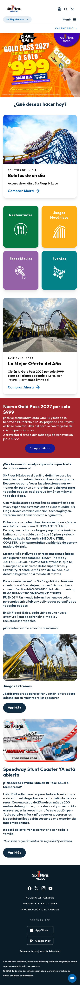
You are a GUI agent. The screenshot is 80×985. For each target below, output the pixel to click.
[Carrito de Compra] (72, 9)
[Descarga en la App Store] (40, 930)
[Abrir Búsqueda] (65, 9)
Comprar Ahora (40, 448)
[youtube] (50, 888)
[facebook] (29, 888)
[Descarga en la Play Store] (40, 940)
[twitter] (36, 888)
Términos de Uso (29, 951)
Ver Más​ (14, 707)
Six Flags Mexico (15, 19)
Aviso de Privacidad (49, 951)
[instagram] (43, 888)
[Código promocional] (59, 9)
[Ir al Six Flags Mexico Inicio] (13, 9)
